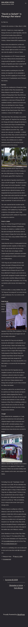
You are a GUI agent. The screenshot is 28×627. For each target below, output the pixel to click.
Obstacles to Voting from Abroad (16, 586)
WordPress (21, 614)
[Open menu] (26, 3)
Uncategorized (7, 559)
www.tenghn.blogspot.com (10, 541)
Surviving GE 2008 (11, 580)
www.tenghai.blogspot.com (9, 543)
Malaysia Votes (7, 2)
